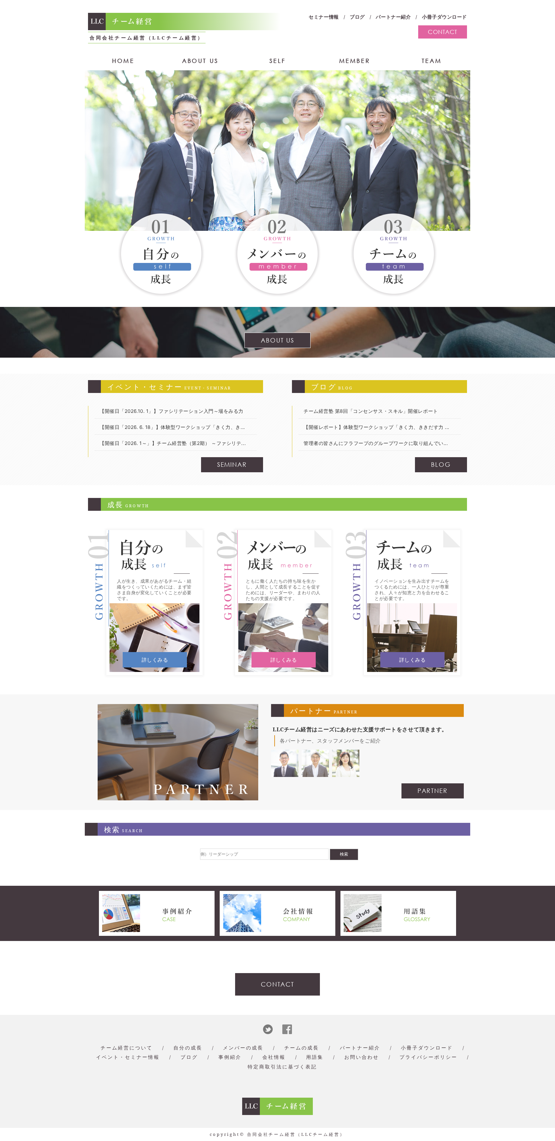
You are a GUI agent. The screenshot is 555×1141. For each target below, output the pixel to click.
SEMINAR (232, 464)
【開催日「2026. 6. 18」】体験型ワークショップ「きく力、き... (172, 427)
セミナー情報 (324, 16)
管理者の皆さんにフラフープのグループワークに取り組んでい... (376, 443)
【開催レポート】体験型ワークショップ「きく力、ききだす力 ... (376, 427)
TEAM (432, 60)
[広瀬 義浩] (284, 773)
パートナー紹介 (393, 16)
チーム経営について (127, 1047)
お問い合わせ (361, 1057)
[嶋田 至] (315, 773)
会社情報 (274, 1057)
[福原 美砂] (345, 773)
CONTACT (442, 31)
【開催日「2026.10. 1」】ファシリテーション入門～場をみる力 (171, 411)
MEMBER (354, 60)
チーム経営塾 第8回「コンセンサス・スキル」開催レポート (371, 411)
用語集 (314, 1057)
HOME (123, 60)
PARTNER (433, 790)
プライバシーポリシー (428, 1057)
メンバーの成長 (243, 1047)
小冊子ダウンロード (444, 16)
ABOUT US (200, 60)
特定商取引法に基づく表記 (282, 1066)
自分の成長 (187, 1047)
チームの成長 (301, 1047)
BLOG (441, 464)
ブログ (357, 16)
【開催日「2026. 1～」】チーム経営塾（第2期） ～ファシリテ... (173, 443)
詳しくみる (155, 659)
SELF (277, 60)
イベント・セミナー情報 (128, 1057)
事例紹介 (230, 1057)
